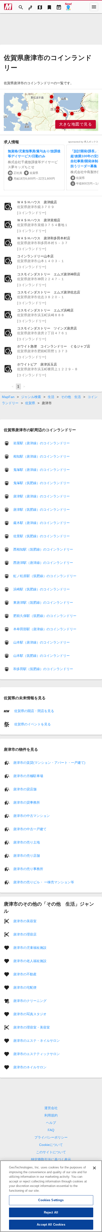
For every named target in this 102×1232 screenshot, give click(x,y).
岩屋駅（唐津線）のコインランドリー (41, 443)
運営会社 (51, 1108)
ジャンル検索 (31, 397)
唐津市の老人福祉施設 (29, 961)
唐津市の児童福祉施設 (29, 947)
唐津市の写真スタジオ (29, 1014)
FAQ (51, 1130)
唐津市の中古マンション (31, 815)
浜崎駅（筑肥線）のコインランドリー (41, 589)
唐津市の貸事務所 (26, 802)
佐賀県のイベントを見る (32, 724)
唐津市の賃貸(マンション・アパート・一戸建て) (49, 762)
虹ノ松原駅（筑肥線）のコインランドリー (44, 576)
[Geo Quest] (68, 7)
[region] (51, 112)
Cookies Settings (51, 1200)
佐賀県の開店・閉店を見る (33, 711)
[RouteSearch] (30, 7)
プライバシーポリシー (51, 1137)
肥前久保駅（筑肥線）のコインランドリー (44, 616)
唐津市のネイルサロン (29, 1067)
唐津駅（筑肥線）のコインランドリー (41, 509)
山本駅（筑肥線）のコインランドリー (41, 656)
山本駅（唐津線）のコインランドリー (41, 642)
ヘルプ (51, 1123)
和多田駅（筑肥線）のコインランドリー (43, 669)
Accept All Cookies (51, 1224)
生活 (51, 397)
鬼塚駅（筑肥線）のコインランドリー (41, 483)
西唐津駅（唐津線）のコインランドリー (43, 563)
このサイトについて (51, 1152)
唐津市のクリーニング (29, 1000)
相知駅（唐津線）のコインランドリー (41, 456)
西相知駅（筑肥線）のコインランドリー (43, 549)
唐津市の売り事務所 (28, 869)
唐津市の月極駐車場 (28, 776)
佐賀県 (30, 403)
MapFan (8, 397)
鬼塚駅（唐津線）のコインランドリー (41, 470)
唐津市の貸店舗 (25, 789)
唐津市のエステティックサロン (36, 1054)
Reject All (51, 1212)
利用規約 (51, 1115)
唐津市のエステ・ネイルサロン (36, 1040)
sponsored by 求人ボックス (83, 141)
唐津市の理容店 (25, 934)
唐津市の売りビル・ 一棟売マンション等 (43, 882)
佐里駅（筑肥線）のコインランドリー (41, 536)
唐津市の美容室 (25, 921)
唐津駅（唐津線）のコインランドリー (41, 496)
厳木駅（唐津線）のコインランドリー (41, 523)
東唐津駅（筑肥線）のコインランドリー (43, 602)
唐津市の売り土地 (26, 842)
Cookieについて (51, 1145)
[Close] (94, 1168)
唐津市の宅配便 (25, 987)
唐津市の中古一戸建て (29, 829)
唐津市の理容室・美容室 (31, 1027)
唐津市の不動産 (25, 974)
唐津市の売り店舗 (26, 855)
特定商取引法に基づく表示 (51, 1159)
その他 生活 (71, 397)
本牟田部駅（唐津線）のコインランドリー (44, 629)
